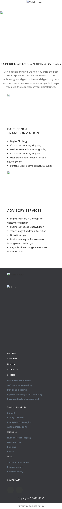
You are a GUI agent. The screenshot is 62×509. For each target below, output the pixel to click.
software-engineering (19, 385)
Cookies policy (15, 471)
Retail (10, 451)
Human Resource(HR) (19, 437)
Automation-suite (17, 426)
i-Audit (11, 413)
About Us (11, 353)
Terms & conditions (18, 462)
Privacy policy (15, 467)
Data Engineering (17, 389)
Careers (11, 364)
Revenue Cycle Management (23, 399)
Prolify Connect (15, 417)
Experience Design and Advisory (24, 394)
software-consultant (19, 380)
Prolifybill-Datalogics (19, 422)
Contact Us (12, 369)
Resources (12, 358)
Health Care (14, 442)
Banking (11, 446)
